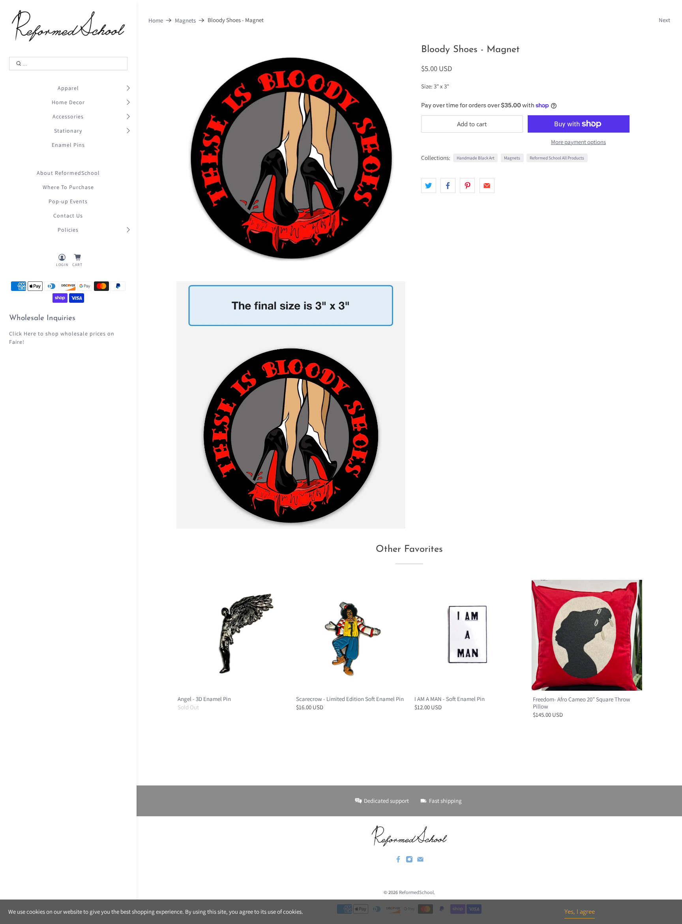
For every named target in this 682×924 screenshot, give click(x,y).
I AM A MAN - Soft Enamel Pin (449, 699)
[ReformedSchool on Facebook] (398, 860)
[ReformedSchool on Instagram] (409, 860)
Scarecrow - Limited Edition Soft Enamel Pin (350, 699)
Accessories (68, 116)
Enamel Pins (68, 144)
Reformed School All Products (557, 158)
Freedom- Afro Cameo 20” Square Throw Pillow (581, 702)
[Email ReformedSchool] (420, 860)
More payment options (578, 142)
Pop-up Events (68, 201)
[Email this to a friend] (487, 185)
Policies (68, 229)
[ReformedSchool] (68, 25)
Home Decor (68, 102)
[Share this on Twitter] (428, 185)
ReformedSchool (416, 892)
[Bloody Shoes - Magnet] (290, 159)
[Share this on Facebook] (447, 185)
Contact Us (68, 215)
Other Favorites (409, 549)
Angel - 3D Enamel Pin (204, 699)
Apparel (68, 88)
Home (155, 20)
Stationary (68, 130)
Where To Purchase (68, 187)
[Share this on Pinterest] (467, 185)
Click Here (22, 333)
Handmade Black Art (476, 158)
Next (664, 20)
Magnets (185, 20)
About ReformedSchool (68, 172)
